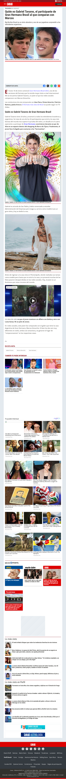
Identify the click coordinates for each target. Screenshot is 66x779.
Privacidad (37, 764)
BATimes (59, 753)
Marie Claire (22, 753)
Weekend (37, 753)
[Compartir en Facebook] (44, 86)
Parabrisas (45, 753)
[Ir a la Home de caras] (10, 5)
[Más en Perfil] (14, 563)
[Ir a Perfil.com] (58, 1)
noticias (14, 568)
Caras (15, 757)
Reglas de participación (55, 764)
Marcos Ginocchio (21, 350)
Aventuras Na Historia (31, 757)
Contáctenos (28, 764)
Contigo (20, 757)
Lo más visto (11, 639)
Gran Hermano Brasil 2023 (39, 91)
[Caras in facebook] (27, 749)
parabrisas (14, 592)
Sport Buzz (52, 757)
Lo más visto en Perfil (15, 682)
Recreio (60, 757)
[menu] (5, 4)
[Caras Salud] (33, 729)
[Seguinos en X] (31, 749)
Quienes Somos (18, 764)
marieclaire (33, 568)
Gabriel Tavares (9, 350)
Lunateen (52, 753)
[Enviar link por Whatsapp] (51, 86)
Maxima (33, 760)
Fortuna (30, 753)
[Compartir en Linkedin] (55, 86)
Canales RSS (8, 764)
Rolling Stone (44, 757)
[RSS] (39, 749)
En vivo (59, 4)
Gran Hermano (29, 124)
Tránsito (33, 767)
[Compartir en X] (48, 86)
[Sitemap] (43, 749)
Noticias (15, 753)
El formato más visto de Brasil (33, 105)
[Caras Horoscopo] (33, 736)
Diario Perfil (7, 753)
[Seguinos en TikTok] (35, 749)
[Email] (59, 86)
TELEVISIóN (8, 8)
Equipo (44, 764)
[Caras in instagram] (23, 749)
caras (52, 568)
